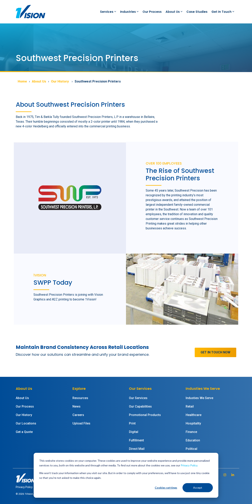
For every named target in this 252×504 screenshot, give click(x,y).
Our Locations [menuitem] (26, 423)
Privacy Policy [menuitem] (24, 487)
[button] (225, 474)
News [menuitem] (76, 406)
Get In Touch (221, 12)
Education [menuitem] (193, 440)
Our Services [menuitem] (138, 398)
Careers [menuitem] (78, 415)
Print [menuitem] (132, 423)
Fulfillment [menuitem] (136, 440)
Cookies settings (166, 487)
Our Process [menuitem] (25, 406)
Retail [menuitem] (190, 406)
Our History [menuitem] (24, 415)
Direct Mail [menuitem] (137, 449)
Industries (128, 12)
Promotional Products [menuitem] (145, 415)
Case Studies (197, 12)
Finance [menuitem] (191, 432)
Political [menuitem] (191, 449)
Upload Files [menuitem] (81, 423)
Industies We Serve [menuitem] (199, 398)
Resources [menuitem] (80, 398)
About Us (173, 12)
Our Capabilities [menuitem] (140, 406)
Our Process (152, 12)
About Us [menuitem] (22, 398)
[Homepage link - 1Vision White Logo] (25, 481)
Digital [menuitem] (133, 432)
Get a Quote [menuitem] (24, 432)
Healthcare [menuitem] (193, 415)
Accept (197, 487)
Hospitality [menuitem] (193, 423)
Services (106, 12)
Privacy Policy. (189, 465)
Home (22, 81)
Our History (60, 81)
